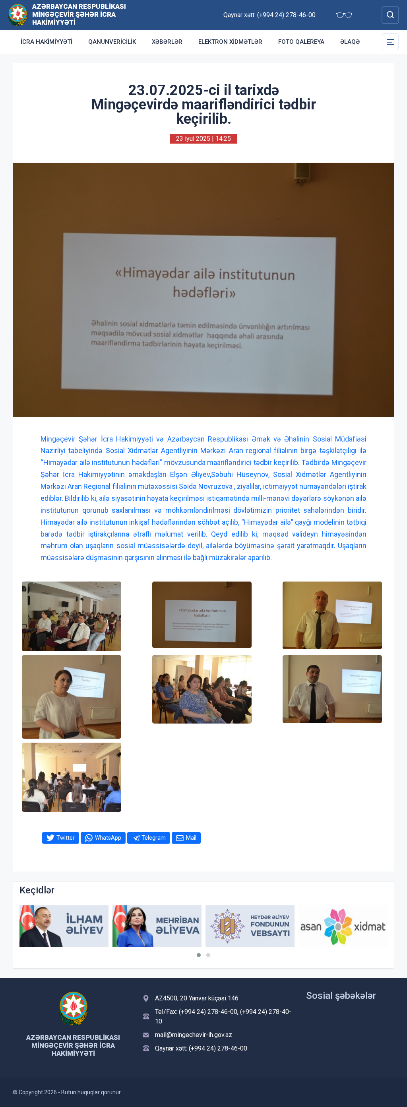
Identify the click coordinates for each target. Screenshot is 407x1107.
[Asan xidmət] (343, 926)
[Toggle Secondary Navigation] (390, 42)
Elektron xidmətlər (230, 41)
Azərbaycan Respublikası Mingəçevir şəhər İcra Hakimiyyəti (79, 14)
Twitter (65, 838)
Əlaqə (350, 41)
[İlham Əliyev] (64, 926)
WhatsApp (108, 838)
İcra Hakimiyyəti (46, 41)
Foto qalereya (301, 41)
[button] (199, 955)
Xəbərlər (167, 41)
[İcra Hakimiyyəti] (17, 14)
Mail (191, 838)
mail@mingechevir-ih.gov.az (193, 1035)
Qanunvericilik (112, 41)
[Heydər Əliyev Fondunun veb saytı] (250, 926)
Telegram (153, 838)
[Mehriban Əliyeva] (157, 926)
